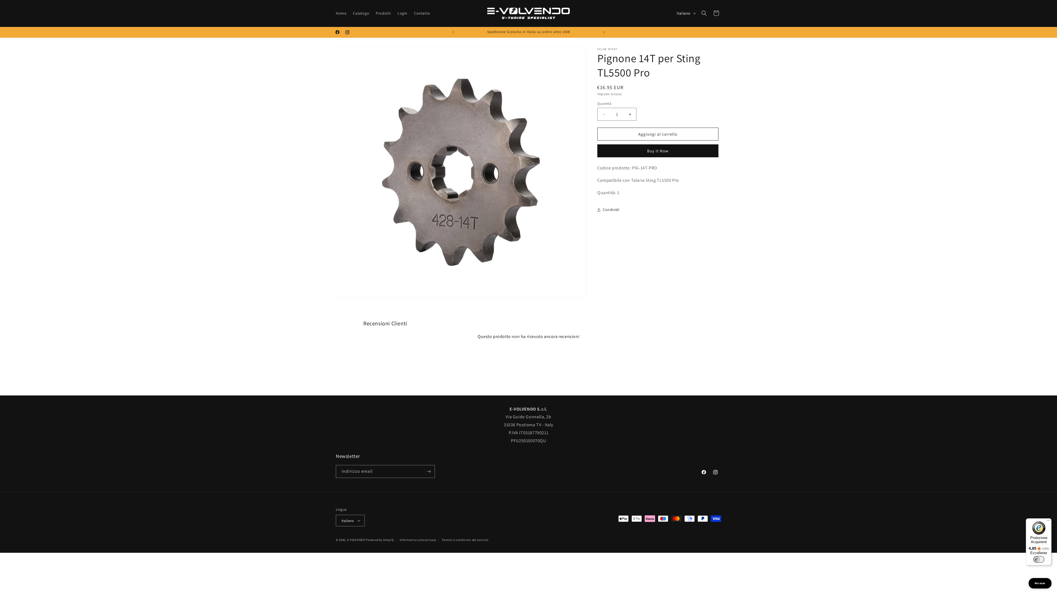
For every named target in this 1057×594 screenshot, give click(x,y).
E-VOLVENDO (356, 540)
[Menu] (1048, 521)
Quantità (604, 103)
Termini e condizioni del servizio (465, 540)
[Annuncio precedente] (453, 32)
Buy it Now (658, 150)
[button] (704, 13)
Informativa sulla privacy (418, 540)
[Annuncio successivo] (604, 32)
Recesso (1040, 583)
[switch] (1038, 559)
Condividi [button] (611, 209)
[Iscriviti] (429, 471)
